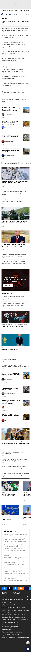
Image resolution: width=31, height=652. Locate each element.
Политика (4, 597)
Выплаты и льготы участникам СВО (13, 568)
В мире (23, 597)
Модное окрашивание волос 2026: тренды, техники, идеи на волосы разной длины (15, 538)
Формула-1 (25, 492)
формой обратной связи (15, 632)
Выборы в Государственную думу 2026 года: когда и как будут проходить (15, 535)
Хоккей (3, 492)
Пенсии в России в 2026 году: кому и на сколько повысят (14, 565)
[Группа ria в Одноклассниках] (21, 588)
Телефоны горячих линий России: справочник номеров (16, 554)
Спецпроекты (5, 599)
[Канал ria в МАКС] (4, 588)
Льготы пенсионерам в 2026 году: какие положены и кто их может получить (14, 570)
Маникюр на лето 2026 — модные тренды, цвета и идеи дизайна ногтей (15, 558)
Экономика (17, 597)
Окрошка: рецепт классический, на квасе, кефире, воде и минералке (15, 551)
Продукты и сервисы (22, 599)
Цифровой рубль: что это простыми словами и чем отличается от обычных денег (16, 574)
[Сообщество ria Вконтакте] (15, 588)
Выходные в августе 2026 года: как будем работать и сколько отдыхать (15, 542)
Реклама (12, 599)
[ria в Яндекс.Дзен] (9, 588)
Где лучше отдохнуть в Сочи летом (13, 548)
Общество (10, 597)
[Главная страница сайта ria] (9, 14)
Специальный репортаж (7, 516)
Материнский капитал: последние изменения (16, 580)
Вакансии (4, 605)
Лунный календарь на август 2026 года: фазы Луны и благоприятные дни (16, 545)
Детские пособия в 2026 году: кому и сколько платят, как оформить (16, 577)
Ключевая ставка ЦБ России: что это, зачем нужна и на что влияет (15, 561)
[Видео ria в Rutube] (26, 588)
